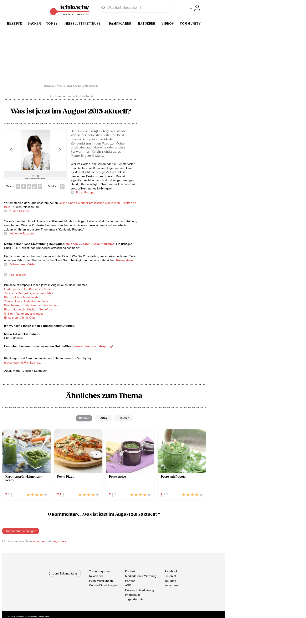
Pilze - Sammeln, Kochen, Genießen (28, 309)
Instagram (171, 585)
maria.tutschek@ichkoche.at (22, 362)
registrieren (60, 541)
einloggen (39, 541)
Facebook (171, 571)
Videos (167, 23)
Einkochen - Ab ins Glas (19, 317)
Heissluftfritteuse (83, 23)
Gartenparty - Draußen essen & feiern (29, 289)
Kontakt (130, 571)
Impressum (132, 594)
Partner (130, 580)
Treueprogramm (100, 571)
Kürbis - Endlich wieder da (21, 297)
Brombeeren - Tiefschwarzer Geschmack (31, 305)
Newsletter (96, 576)
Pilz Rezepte (17, 274)
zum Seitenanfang (65, 573)
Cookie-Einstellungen (103, 585)
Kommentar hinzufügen (20, 531)
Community (190, 23)
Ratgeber (146, 23)
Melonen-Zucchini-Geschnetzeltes (90, 243)
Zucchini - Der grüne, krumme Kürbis (28, 293)
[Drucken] (62, 186)
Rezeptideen (124, 260)
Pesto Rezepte (85, 192)
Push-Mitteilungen (101, 580)
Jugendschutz (134, 599)
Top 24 (51, 23)
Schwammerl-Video (22, 264)
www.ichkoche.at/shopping (92, 346)
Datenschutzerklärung (139, 590)
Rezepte (14, 23)
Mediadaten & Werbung (140, 576)
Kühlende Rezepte (21, 233)
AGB (128, 585)
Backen (34, 23)
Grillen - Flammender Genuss (23, 313)
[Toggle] (195, 8)
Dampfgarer (120, 23)
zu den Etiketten (20, 211)
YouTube (170, 580)
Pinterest (170, 576)
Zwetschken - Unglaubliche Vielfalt (26, 301)
